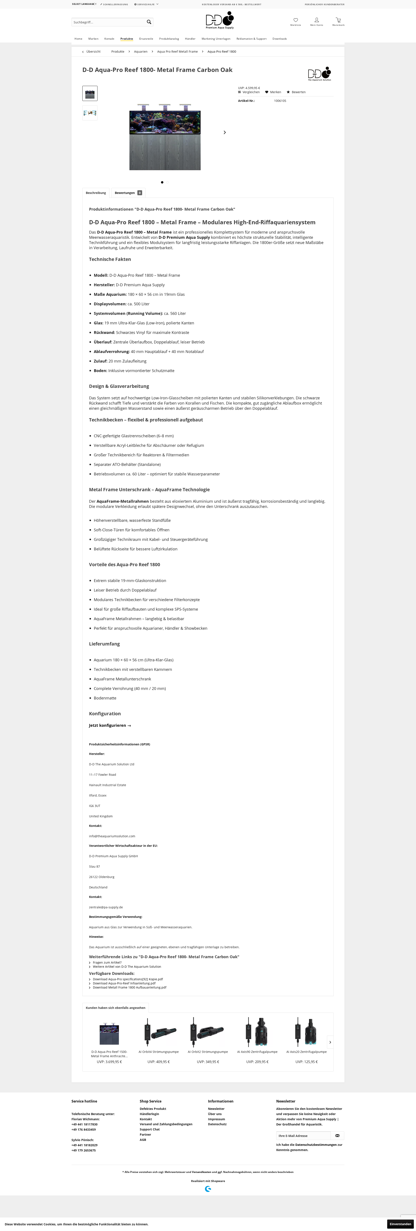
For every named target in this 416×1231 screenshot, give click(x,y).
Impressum (216, 1119)
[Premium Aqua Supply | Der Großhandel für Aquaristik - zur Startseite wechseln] (220, 22)
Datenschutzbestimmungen (316, 1145)
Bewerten (298, 92)
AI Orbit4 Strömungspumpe (159, 1052)
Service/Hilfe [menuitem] (146, 4)
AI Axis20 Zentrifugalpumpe (306, 1052)
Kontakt (146, 1119)
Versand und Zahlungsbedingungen (166, 1124)
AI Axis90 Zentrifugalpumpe (257, 1052)
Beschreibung (96, 193)
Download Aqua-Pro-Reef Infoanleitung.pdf (124, 983)
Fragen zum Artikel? (107, 962)
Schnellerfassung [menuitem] (115, 4)
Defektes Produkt (153, 1109)
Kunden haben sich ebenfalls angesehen (115, 1008)
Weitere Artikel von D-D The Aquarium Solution (126, 966)
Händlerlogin (149, 1114)
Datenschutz (217, 1124)
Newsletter (216, 1109)
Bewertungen (128, 193)
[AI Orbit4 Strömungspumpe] (158, 1032)
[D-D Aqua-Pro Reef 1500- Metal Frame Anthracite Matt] (109, 1032)
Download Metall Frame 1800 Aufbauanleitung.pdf (129, 987)
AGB (143, 1140)
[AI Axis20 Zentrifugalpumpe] (306, 1032)
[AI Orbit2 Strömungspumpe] (208, 1032)
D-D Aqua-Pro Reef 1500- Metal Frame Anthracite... (109, 1054)
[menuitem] (112, 22)
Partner (145, 1134)
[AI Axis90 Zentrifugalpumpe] (257, 1032)
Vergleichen (251, 92)
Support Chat (150, 1129)
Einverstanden (400, 1224)
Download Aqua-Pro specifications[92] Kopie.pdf (127, 979)
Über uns (215, 1114)
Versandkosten (201, 1172)
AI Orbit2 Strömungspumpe (208, 1052)
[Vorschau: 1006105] (90, 93)
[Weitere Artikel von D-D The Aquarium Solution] (319, 73)
